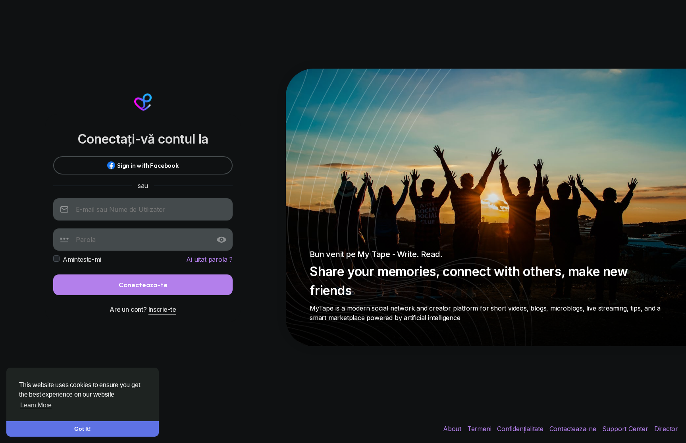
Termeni (480, 429)
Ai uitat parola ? (209, 259)
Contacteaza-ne (573, 429)
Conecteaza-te (143, 284)
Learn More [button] (36, 405)
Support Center (626, 429)
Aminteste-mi (82, 259)
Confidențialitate (521, 429)
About (453, 429)
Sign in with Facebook (148, 165)
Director (666, 429)
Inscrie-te (162, 309)
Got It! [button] (82, 429)
